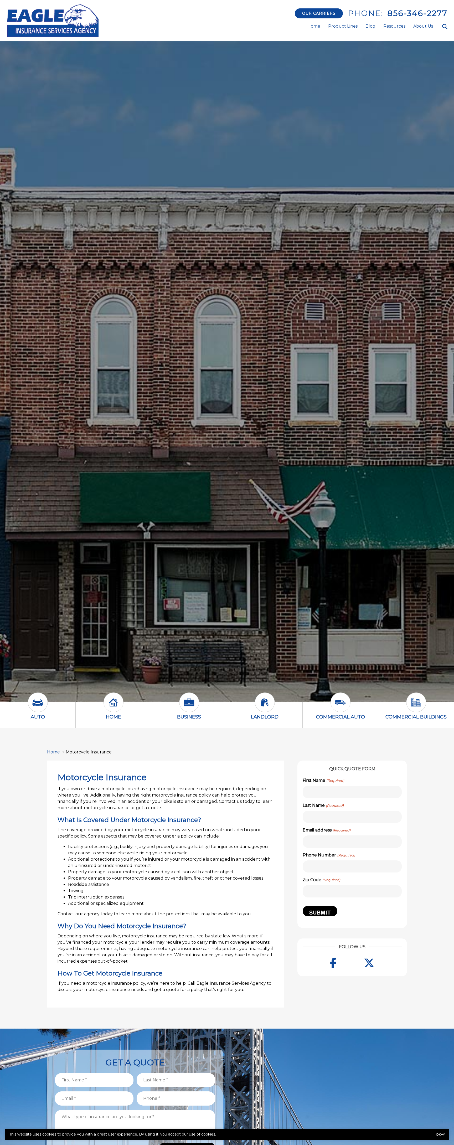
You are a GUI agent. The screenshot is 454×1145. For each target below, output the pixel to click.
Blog (370, 26)
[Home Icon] (113, 707)
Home (313, 26)
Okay (440, 1134)
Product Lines (343, 26)
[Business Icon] (189, 707)
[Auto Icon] (38, 707)
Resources (394, 26)
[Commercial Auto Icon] (340, 707)
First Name (323, 780)
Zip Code (321, 879)
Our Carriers (319, 13)
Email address (326, 830)
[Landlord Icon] (265, 707)
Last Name (323, 805)
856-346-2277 (417, 13)
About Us (423, 26)
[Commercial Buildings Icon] (416, 707)
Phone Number (329, 855)
